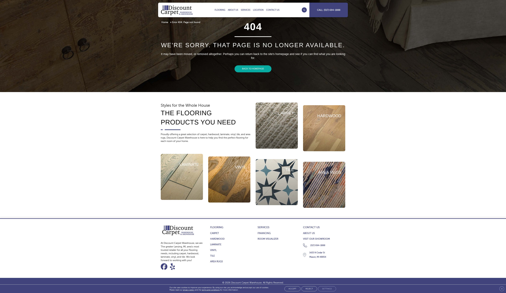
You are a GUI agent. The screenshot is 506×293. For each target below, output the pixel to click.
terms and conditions (211, 290)
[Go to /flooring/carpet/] (277, 126)
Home (164, 22)
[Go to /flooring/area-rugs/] (324, 185)
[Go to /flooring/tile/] (277, 182)
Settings (327, 289)
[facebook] (165, 266)
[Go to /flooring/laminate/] (182, 177)
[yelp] (174, 266)
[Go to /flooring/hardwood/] (324, 128)
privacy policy (188, 290)
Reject (309, 289)
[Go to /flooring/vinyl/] (229, 179)
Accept (292, 289)
